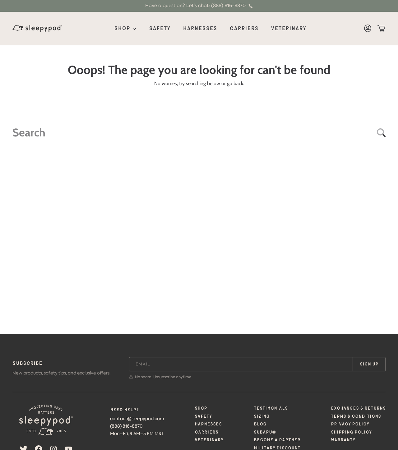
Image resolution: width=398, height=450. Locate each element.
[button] (381, 28)
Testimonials (271, 408)
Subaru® (265, 432)
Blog (260, 424)
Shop (123, 28)
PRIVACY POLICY (350, 424)
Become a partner (277, 440)
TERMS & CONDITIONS (356, 416)
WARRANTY (343, 440)
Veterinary (209, 440)
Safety (203, 416)
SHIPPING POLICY (351, 432)
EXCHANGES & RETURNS (358, 408)
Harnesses (208, 424)
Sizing (262, 416)
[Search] (381, 133)
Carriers (206, 432)
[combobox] (199, 132)
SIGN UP (369, 364)
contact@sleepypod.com (137, 419)
